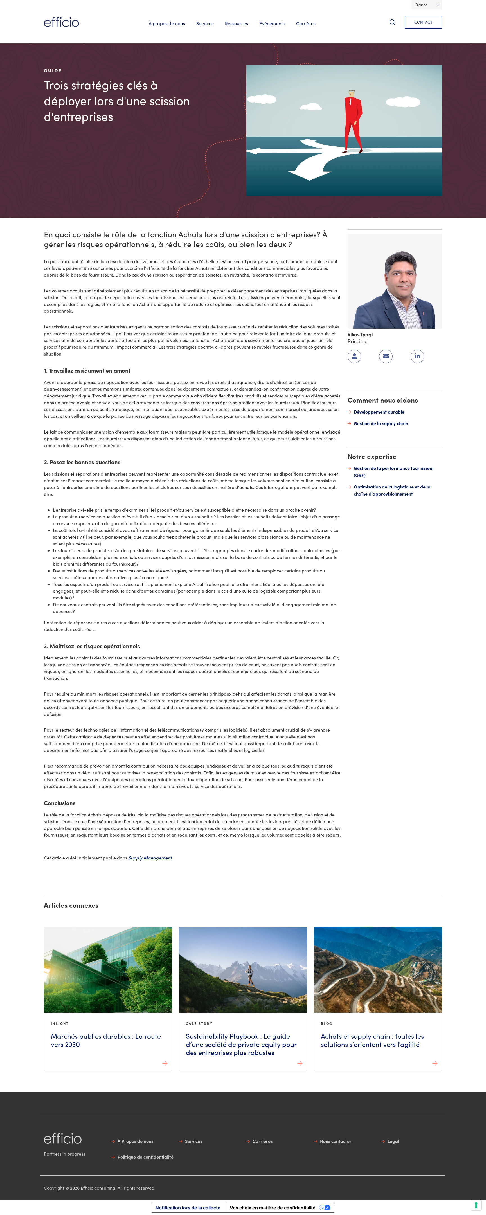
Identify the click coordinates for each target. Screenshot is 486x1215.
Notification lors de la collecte (188, 1207)
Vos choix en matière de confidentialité (273, 1207)
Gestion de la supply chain (381, 423)
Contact (423, 22)
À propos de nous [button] (167, 23)
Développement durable (379, 411)
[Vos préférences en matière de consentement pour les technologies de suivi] (476, 1205)
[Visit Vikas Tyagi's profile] (395, 281)
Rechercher (395, 25)
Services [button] (205, 23)
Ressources (236, 23)
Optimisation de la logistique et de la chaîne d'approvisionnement (392, 490)
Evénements (272, 23)
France (421, 4)
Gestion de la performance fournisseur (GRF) (394, 471)
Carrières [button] (306, 23)
